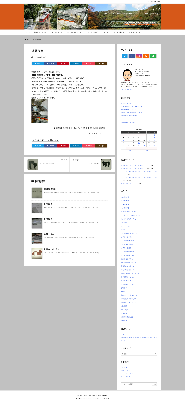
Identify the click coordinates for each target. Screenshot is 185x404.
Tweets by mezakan (128, 122)
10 (123, 140)
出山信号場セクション (128, 262)
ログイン (124, 367)
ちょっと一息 (125, 226)
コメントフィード (127, 373)
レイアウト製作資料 (127, 255)
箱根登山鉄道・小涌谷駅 (129, 115)
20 (139, 143)
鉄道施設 (38, 40)
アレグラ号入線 (126, 183)
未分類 (123, 291)
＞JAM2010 (125, 197)
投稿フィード (125, 370)
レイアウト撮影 (126, 248)
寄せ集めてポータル (51, 249)
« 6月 (129, 151)
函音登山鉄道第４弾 (127, 270)
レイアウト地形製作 (127, 244)
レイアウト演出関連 (127, 251)
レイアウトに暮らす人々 (129, 233)
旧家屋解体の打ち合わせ (129, 109)
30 (154, 145)
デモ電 (123, 230)
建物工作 (124, 288)
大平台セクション (127, 281)
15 (149, 140)
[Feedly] (153, 56)
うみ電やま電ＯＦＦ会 (128, 219)
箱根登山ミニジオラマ (128, 299)
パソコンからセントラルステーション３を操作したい (139, 171)
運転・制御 (124, 310)
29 (149, 145)
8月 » (147, 151)
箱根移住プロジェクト (128, 302)
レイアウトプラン (127, 237)
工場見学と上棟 (126, 103)
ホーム (29, 40)
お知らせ (124, 222)
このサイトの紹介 (127, 89)
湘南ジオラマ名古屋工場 (129, 295)
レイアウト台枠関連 (127, 241)
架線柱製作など (50, 189)
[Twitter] (124, 56)
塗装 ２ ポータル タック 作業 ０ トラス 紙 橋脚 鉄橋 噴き (85, 128)
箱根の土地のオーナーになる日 (131, 112)
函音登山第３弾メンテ (128, 266)
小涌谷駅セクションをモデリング (132, 106)
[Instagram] (139, 56)
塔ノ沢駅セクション (127, 277)
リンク (123, 334)
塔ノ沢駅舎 (48, 219)
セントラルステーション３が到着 (132, 165)
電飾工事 (124, 320)
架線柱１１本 (49, 234)
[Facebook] (131, 56)
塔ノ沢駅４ (48, 204)
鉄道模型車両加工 (127, 317)
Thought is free (104, 399)
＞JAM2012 (125, 204)
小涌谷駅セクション (127, 284)
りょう (104, 133)
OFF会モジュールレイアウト (130, 215)
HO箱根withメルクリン (129, 211)
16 (154, 140)
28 (144, 145)
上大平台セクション (127, 259)
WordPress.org (126, 376)
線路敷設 (124, 306)
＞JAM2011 (125, 201)
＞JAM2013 (125, 208)
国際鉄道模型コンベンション (130, 273)
